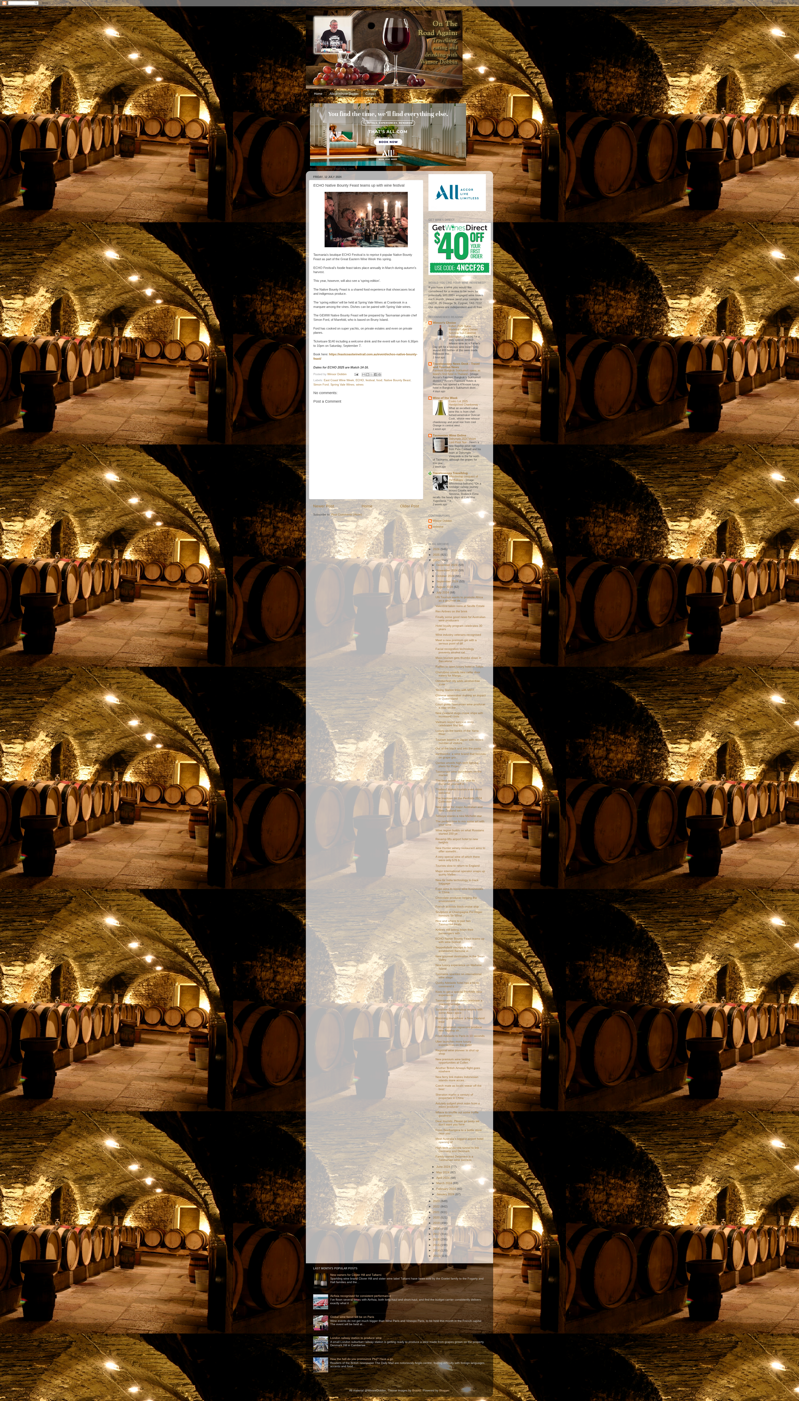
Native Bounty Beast (397, 380)
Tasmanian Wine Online (449, 435)
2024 (436, 560)
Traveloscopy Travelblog (450, 473)
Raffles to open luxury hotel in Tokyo (459, 666)
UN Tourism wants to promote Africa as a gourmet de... (459, 599)
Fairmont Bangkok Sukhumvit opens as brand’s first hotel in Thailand (456, 372)
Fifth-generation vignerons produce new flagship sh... (458, 1029)
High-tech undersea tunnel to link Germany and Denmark (457, 1149)
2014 (436, 1250)
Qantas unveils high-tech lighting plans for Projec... (456, 764)
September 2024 (447, 581)
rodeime (438, 526)
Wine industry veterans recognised (458, 634)
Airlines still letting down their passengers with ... (454, 931)
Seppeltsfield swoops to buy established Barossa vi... (453, 949)
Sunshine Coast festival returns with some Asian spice (459, 1011)
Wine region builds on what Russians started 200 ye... (459, 832)
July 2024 (443, 592)
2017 (436, 1234)
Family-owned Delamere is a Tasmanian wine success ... (455, 1158)
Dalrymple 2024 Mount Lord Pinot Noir (462, 440)
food (379, 380)
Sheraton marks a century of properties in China (454, 1096)
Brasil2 (416, 1390)
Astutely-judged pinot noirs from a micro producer (457, 1105)
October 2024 (445, 576)
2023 (436, 1201)
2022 (436, 1206)
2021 (436, 1212)
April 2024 (443, 1177)
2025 (436, 554)
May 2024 (443, 1172)
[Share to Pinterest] (379, 374)
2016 (436, 1239)
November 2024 (447, 570)
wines (360, 384)
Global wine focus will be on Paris (352, 1317)
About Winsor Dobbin (344, 93)
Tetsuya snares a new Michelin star (458, 816)
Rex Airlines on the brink (451, 611)
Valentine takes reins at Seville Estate (460, 606)
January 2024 (445, 1194)
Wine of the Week (445, 398)
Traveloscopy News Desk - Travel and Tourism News (456, 365)
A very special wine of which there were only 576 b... (457, 858)
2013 (436, 1255)
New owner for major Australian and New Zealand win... (459, 808)
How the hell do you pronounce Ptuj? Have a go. (362, 1359)
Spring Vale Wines (342, 384)
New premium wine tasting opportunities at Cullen (452, 1061)
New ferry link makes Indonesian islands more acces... (456, 1078)
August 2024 (445, 586)
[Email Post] (356, 374)
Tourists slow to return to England (457, 865)
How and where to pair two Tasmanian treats (453, 922)
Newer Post (323, 506)
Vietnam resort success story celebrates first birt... (454, 723)
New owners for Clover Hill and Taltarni (355, 1274)
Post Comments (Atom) (346, 514)
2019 (436, 1223)
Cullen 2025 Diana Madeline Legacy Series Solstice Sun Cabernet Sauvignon (463, 331)
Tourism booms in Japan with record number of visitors (459, 741)
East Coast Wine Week (339, 380)
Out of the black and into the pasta (458, 748)
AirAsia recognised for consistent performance (360, 1295)
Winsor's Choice (444, 322)
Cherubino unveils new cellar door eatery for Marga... (457, 674)
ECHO (360, 380)
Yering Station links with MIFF (454, 690)
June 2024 (443, 1166)
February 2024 (446, 1188)
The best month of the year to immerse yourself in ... (455, 782)
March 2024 (444, 1183)
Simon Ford (321, 384)
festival (370, 380)
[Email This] (364, 374)
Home (318, 93)
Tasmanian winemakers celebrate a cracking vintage (458, 1002)
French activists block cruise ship (457, 906)
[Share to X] (372, 374)
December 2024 (447, 565)
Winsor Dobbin (442, 520)
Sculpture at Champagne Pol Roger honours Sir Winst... (458, 913)
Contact (370, 93)
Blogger (444, 1390)
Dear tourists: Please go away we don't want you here (457, 1123)
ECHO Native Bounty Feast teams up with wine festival (459, 940)
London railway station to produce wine (356, 1338)
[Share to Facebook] (375, 374)
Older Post (409, 506)
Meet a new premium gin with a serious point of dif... (456, 642)
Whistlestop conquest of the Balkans (463, 478)
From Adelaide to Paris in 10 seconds (460, 1036)
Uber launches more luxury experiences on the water (453, 1043)
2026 (436, 549)
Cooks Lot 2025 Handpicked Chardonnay (464, 403)
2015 (436, 1245)
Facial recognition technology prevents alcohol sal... (454, 650)
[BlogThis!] (368, 374)
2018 (436, 1228)
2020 (436, 1217)
